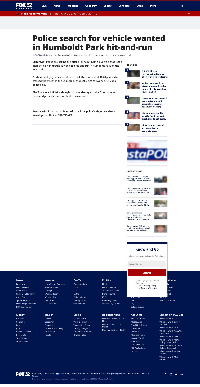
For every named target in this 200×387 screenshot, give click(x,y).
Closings (48, 290)
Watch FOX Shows (167, 300)
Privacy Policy (150, 285)
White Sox (135, 297)
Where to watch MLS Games (168, 358)
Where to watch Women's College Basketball (170, 346)
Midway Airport (80, 300)
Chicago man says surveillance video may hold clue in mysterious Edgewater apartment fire (139, 216)
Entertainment (168, 280)
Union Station (79, 303)
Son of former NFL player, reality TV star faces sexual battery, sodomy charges (138, 228)
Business (20, 318)
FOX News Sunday (24, 307)
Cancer (48, 318)
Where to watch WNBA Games (169, 352)
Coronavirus (50, 322)
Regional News (111, 314)
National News (22, 287)
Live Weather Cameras (55, 284)
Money (20, 314)
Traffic (77, 280)
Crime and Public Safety (83, 55)
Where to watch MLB (168, 327)
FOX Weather (51, 303)
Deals (18, 325)
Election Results (109, 287)
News (19, 280)
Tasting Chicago (80, 328)
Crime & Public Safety (25, 294)
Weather (50, 280)
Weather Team (51, 294)
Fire (132, 300)
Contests (135, 331)
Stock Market (22, 341)
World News (21, 290)
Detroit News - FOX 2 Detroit (111, 325)
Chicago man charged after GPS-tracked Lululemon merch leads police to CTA (139, 190)
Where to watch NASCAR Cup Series (170, 332)
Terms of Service (149, 288)
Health (49, 314)
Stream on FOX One (171, 314)
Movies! (162, 297)
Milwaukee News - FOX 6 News (113, 319)
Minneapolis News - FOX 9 (113, 330)
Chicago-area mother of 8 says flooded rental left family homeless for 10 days (138, 202)
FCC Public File (137, 344)
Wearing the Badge (81, 325)
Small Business (22, 338)
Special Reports (23, 300)
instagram (171, 374)
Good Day (20, 297)
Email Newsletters (139, 325)
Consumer (20, 322)
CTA (75, 290)
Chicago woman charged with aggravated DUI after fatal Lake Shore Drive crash (139, 178)
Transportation (80, 284)
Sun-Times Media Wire (63, 55)
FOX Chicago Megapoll (26, 303)
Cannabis (49, 325)
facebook (165, 374)
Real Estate (21, 335)
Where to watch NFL (168, 318)
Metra (76, 294)
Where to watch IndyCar (170, 336)
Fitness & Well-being (54, 328)
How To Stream (138, 318)
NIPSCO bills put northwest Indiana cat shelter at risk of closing (154, 74)
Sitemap (134, 351)
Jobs (18, 328)
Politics (106, 280)
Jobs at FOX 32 (137, 338)
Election (105, 284)
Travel (76, 287)
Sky (132, 303)
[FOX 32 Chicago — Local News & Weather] (25, 6)
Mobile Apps (136, 322)
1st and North (79, 318)
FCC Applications (138, 348)
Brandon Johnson (110, 300)
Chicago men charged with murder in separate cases (153, 128)
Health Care (50, 331)
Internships (136, 341)
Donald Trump (108, 294)
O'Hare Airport (79, 297)
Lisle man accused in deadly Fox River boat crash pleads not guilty (154, 116)
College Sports (137, 307)
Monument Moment (82, 331)
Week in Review (80, 322)
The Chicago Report (111, 290)
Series (77, 314)
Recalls (48, 335)
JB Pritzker (106, 297)
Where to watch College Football (170, 323)
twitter (176, 374)
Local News (21, 284)
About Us (136, 314)
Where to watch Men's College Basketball (169, 341)
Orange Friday (79, 335)
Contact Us (136, 328)
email (181, 374)
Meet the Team (138, 335)
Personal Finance (23, 331)
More (153, 5)
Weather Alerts (51, 287)
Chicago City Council (111, 303)
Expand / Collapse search (182, 6)
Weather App (50, 297)
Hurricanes (49, 300)
